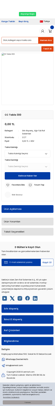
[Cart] (50, 31)
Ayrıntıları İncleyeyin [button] (11, 397)
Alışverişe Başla (27, 14)
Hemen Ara (46, 40)
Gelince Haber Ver (27, 175)
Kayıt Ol (47, 262)
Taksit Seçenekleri (14, 231)
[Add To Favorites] (15, 185)
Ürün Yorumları (12, 221)
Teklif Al (47, 48)
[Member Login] (42, 31)
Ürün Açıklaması (13, 209)
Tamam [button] (27, 402)
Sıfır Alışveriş (27, 130)
